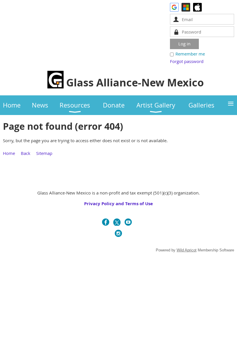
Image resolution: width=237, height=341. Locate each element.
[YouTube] (128, 222)
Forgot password (186, 61)
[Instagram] (118, 233)
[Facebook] (105, 222)
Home (9, 153)
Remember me (190, 54)
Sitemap (44, 153)
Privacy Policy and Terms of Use (118, 204)
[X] (117, 222)
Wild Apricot (187, 250)
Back (25, 153)
